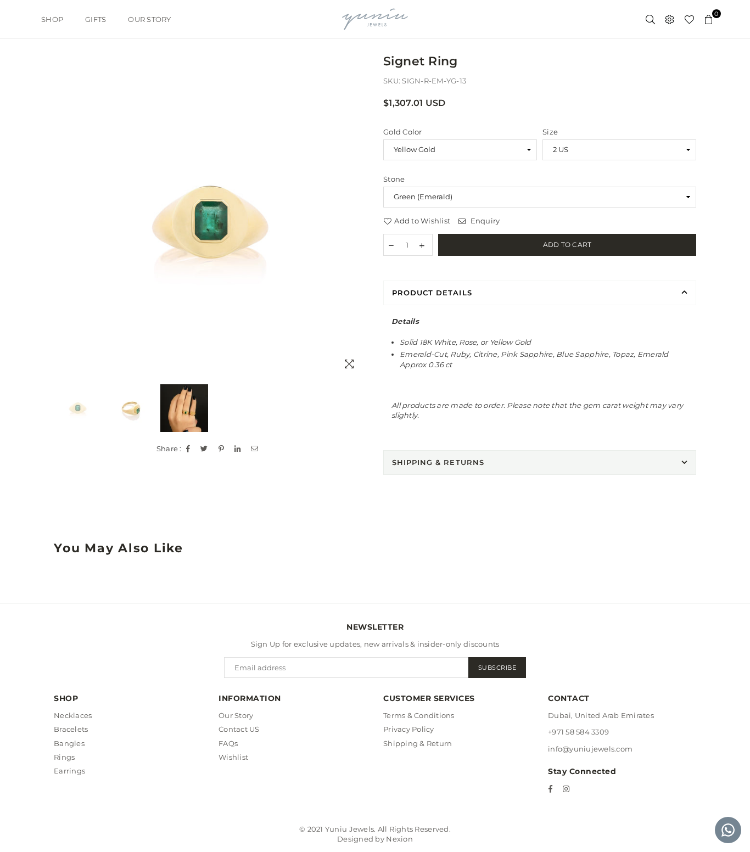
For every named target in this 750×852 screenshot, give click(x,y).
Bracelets (71, 729)
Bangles (69, 743)
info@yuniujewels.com (590, 748)
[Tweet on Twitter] (204, 449)
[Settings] (669, 19)
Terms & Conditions (419, 715)
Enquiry (484, 220)
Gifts (95, 19)
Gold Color (402, 131)
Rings (64, 757)
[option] (210, 222)
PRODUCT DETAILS (432, 292)
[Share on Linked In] (238, 449)
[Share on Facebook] (188, 449)
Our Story (149, 19)
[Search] (650, 19)
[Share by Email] (254, 449)
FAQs (228, 743)
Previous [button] (63, 222)
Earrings (69, 770)
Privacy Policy (408, 729)
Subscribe (497, 667)
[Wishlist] (689, 19)
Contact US (239, 729)
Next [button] (357, 222)
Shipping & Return (417, 743)
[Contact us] (728, 830)
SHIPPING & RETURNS (438, 462)
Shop (52, 19)
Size (550, 131)
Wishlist (233, 757)
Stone (394, 179)
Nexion (399, 838)
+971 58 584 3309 (578, 731)
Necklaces (73, 715)
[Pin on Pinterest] (221, 449)
